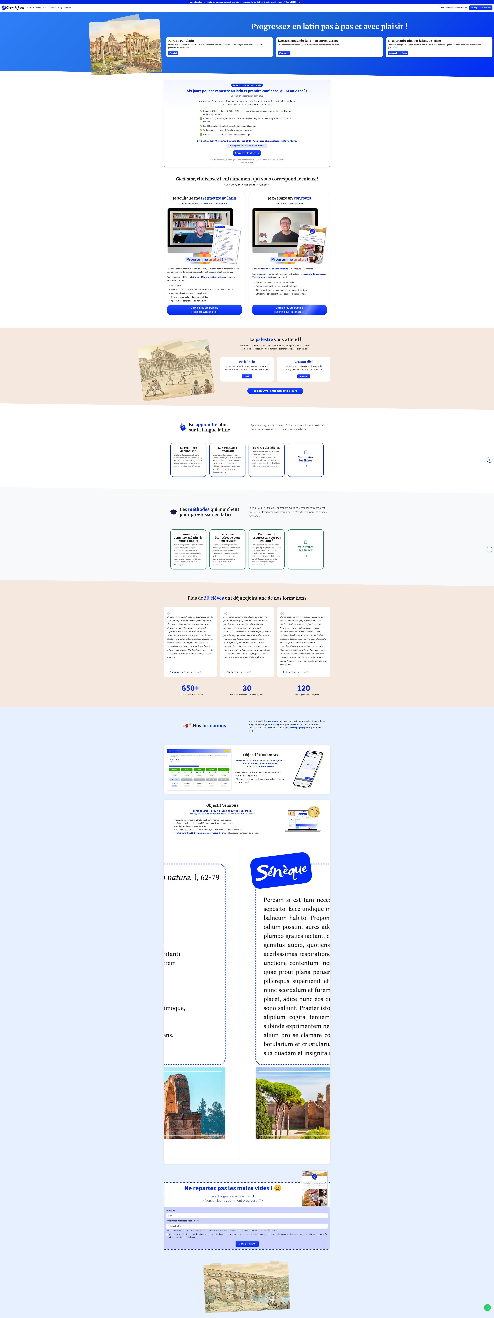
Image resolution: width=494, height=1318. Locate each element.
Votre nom (170, 1210)
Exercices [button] (40, 7)
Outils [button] (51, 7)
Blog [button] (60, 7)
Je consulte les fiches (398, 53)
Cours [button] (29, 7)
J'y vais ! (173, 53)
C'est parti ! (284, 53)
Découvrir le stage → (247, 153)
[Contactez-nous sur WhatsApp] (487, 1307)
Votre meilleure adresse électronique (182, 1220)
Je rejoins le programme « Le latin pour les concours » (289, 310)
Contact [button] (67, 7)
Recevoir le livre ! (247, 1244)
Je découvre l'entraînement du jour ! (275, 391)
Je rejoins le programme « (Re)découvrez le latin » (204, 310)
